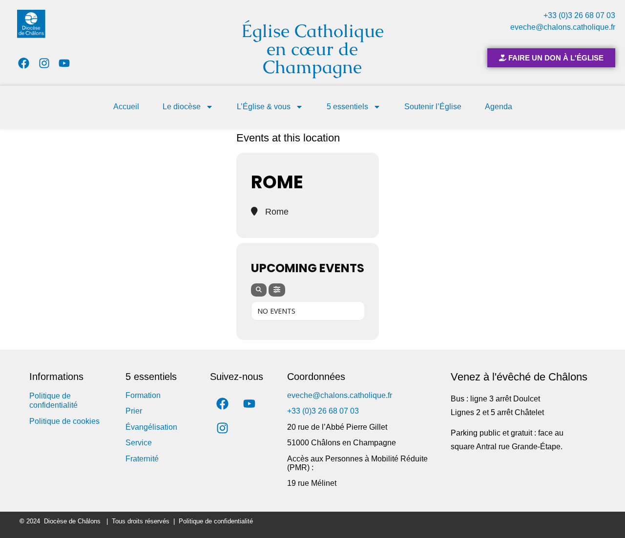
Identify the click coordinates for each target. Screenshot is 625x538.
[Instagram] (44, 63)
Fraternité (142, 459)
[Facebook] (24, 63)
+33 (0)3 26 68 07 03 (579, 15)
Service (138, 442)
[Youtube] (65, 63)
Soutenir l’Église (432, 106)
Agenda (498, 106)
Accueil (126, 106)
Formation (143, 395)
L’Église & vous (264, 106)
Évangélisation (151, 427)
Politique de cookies (64, 421)
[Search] (259, 290)
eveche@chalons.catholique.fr (562, 27)
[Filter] (277, 290)
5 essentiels (347, 106)
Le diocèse (182, 106)
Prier (133, 411)
